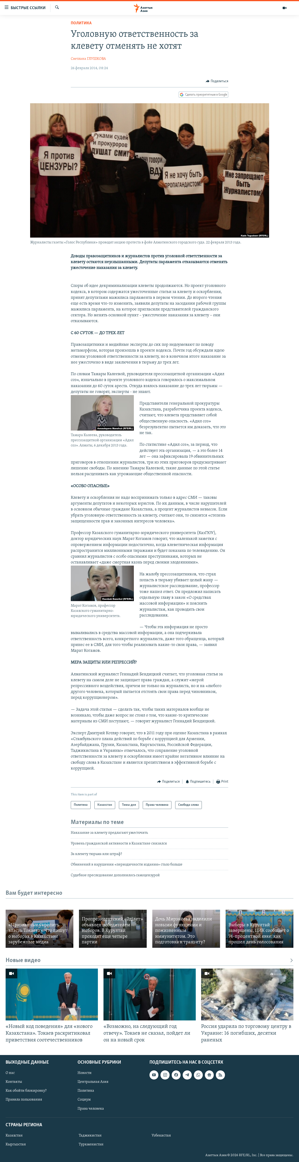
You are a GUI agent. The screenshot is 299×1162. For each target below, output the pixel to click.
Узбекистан (161, 1135)
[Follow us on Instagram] (164, 1074)
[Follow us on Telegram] (187, 1074)
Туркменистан (91, 1144)
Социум (84, 1099)
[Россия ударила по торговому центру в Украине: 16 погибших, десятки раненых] (247, 994)
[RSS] (220, 1074)
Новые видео (23, 960)
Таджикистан (90, 1135)
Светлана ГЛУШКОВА (88, 59)
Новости (85, 1073)
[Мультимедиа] (285, 8)
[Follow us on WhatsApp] (198, 1074)
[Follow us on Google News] (209, 1074)
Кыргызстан (16, 1144)
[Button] (217, 81)
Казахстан (14, 1135)
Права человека (91, 1108)
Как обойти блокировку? (26, 1091)
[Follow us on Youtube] (154, 1074)
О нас (10, 1073)
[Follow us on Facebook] (176, 1074)
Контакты (14, 1082)
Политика (81, 23)
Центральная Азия (93, 1082)
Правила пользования (24, 1099)
